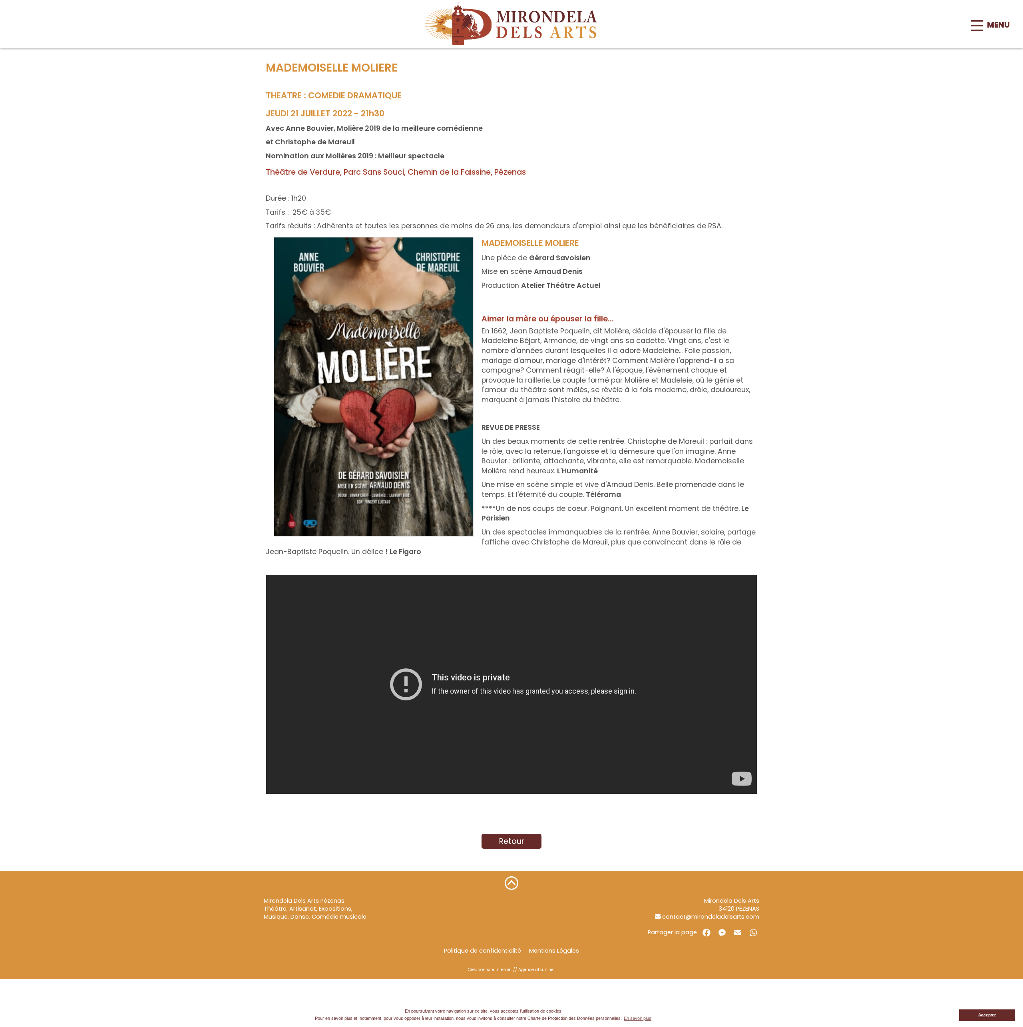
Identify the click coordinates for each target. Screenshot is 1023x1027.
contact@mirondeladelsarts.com (710, 917)
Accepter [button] (987, 1015)
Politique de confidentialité (482, 951)
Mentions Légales (554, 951)
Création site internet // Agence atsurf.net (511, 970)
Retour (511, 841)
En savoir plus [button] (637, 1018)
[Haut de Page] (511, 883)
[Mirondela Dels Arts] (511, 24)
